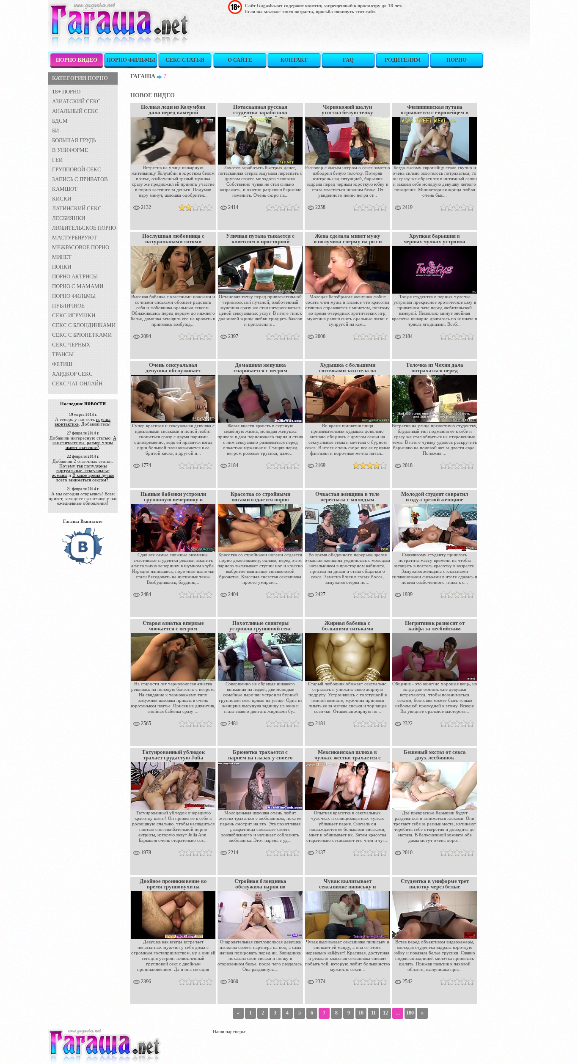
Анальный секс (75, 111)
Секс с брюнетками (82, 335)
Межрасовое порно (80, 247)
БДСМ (60, 121)
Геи (57, 160)
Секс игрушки (73, 315)
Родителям (403, 60)
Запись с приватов (80, 179)
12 (385, 1013)
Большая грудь (74, 140)
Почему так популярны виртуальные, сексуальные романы (81, 470)
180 (410, 1013)
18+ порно (66, 91)
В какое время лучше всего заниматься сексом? (85, 477)
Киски (61, 198)
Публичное (68, 305)
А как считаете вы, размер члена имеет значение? (84, 442)
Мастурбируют (74, 237)
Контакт (294, 60)
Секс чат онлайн (77, 383)
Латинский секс (77, 208)
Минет (62, 257)
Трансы (63, 354)
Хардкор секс (72, 374)
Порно (456, 60)
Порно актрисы (75, 276)
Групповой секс (76, 169)
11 (373, 1013)
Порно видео (76, 60)
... (398, 1013)
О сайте (240, 60)
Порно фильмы (131, 60)
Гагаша (142, 76)
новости (95, 403)
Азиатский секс (76, 101)
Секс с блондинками (84, 325)
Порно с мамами (77, 286)
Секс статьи (184, 60)
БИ (55, 130)
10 (360, 1013)
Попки (61, 267)
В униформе (70, 150)
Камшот (64, 189)
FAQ (348, 60)
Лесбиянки (68, 218)
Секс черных (71, 344)
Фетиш (62, 364)
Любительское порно (84, 228)
